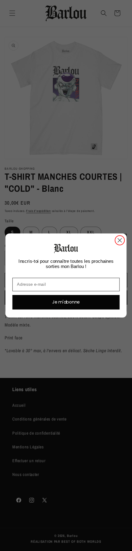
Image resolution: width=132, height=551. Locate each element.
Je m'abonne (66, 302)
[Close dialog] (120, 240)
